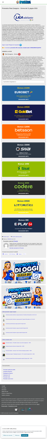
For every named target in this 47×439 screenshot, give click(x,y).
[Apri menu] (3, 2)
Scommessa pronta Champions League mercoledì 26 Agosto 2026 (17, 328)
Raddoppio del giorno (8, 373)
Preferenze (17, 435)
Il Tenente (15, 241)
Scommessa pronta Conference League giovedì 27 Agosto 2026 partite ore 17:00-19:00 (20, 319)
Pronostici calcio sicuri (8, 378)
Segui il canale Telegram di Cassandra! (10, 44)
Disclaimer (4, 389)
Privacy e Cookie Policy (7, 393)
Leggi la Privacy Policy (28, 432)
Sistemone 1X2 (6, 375)
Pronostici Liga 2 (6, 236)
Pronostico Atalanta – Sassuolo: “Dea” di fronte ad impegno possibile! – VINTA (19, 350)
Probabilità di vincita (12, 406)
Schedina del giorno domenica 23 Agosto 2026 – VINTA (15, 346)
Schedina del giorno (7, 371)
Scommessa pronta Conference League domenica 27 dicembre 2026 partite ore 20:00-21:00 (21, 314)
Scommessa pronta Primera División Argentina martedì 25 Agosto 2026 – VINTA (19, 358)
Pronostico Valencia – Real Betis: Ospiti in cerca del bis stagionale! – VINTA (18, 342)
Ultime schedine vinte (7, 339)
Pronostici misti (6, 376)
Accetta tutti (24, 435)
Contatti (3, 386)
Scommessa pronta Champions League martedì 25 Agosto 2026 (16, 332)
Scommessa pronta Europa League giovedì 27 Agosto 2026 (16, 323)
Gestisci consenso (6, 395)
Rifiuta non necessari (7, 435)
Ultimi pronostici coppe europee (9, 311)
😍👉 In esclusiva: (21, 47)
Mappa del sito (5, 391)
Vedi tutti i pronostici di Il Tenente (16, 248)
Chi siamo (4, 387)
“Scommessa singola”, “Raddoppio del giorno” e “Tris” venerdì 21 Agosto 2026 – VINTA (20, 354)
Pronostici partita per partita (17, 236)
